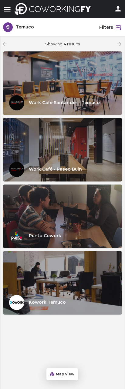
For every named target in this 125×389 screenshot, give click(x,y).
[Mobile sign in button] (118, 9)
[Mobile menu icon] (7, 9)
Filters (106, 27)
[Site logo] (54, 9)
